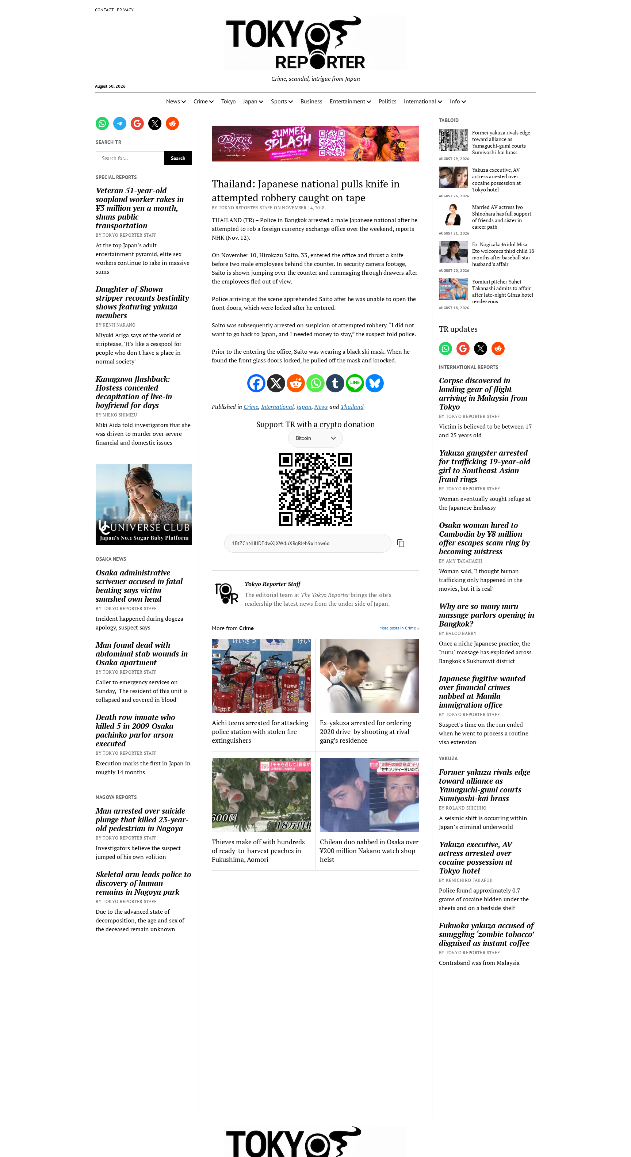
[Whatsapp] (315, 383)
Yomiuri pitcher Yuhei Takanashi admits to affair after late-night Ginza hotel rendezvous (502, 291)
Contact (104, 9)
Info (455, 101)
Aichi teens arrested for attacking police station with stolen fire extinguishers (260, 731)
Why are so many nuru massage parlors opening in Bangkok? (486, 615)
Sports (279, 101)
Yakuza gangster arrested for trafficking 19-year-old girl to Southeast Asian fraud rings (484, 465)
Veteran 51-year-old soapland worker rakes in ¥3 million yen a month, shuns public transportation (140, 208)
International (420, 101)
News (173, 101)
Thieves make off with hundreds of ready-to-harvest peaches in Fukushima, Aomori (258, 850)
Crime (201, 101)
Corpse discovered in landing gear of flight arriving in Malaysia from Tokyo (483, 393)
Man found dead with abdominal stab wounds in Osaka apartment (142, 653)
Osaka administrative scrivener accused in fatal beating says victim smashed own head (139, 585)
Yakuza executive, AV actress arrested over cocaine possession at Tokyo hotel (496, 180)
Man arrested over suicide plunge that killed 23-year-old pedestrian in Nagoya (142, 819)
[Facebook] (256, 383)
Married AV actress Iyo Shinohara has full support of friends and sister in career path (501, 217)
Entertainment (347, 101)
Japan (250, 101)
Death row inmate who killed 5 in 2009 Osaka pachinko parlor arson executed (135, 730)
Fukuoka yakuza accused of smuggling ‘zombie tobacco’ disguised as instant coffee (486, 934)
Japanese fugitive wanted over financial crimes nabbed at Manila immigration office (482, 691)
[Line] (355, 383)
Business (311, 101)
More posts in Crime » (399, 628)
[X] (276, 383)
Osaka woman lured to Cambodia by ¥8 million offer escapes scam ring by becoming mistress (484, 538)
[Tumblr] (335, 383)
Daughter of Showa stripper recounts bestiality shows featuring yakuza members (142, 302)
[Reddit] (296, 383)
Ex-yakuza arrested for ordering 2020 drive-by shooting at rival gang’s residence (365, 731)
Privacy (125, 9)
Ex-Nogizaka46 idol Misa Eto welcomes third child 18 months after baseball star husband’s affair (503, 254)
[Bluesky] (375, 383)
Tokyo (228, 101)
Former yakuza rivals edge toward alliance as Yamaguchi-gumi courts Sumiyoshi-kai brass (501, 142)
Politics (388, 101)
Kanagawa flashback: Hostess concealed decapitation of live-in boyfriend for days (134, 392)
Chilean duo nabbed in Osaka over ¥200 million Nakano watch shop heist (369, 850)
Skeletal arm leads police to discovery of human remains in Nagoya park (143, 883)
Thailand (352, 407)
